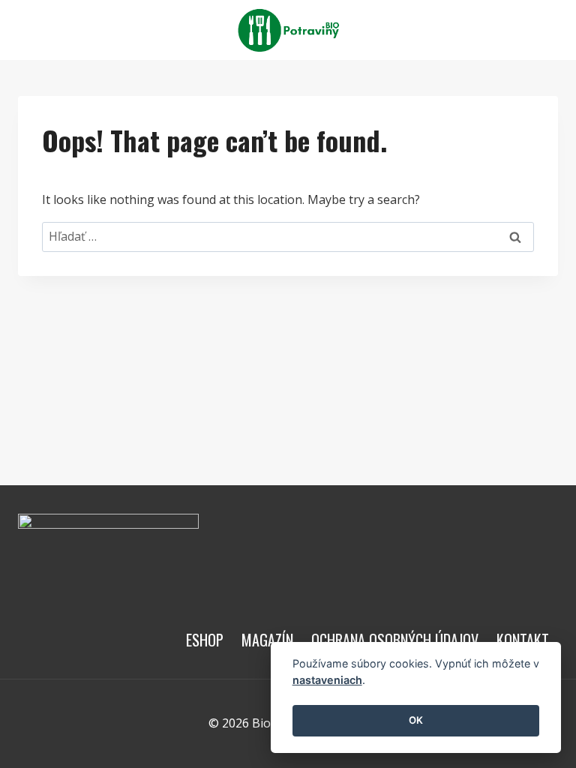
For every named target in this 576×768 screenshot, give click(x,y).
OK (416, 720)
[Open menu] (510, 29)
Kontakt (522, 639)
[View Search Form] (544, 30)
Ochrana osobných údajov (394, 639)
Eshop (205, 639)
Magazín (267, 639)
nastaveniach (327, 680)
